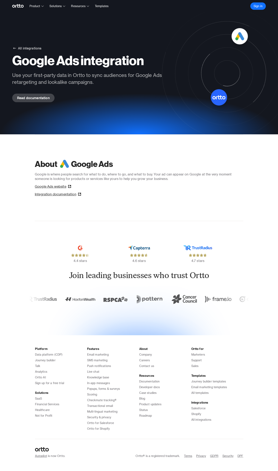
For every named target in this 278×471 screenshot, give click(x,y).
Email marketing (98, 354)
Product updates (150, 404)
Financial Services (47, 404)
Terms (188, 456)
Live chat (93, 371)
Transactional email (100, 405)
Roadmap (145, 415)
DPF (240, 456)
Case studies (148, 392)
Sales (195, 366)
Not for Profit (44, 415)
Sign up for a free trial (49, 383)
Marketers (198, 354)
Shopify (196, 414)
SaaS (38, 398)
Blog (142, 398)
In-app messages (98, 383)
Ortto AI (40, 377)
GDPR (214, 456)
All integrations (201, 419)
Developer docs (149, 387)
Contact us (146, 366)
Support (196, 360)
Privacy (201, 456)
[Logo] (19, 6)
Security (227, 456)
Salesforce (198, 408)
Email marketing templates (209, 387)
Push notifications (99, 366)
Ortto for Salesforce (100, 423)
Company (145, 354)
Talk (37, 366)
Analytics (41, 371)
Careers (144, 360)
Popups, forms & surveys (103, 388)
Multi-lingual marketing (102, 411)
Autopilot (41, 456)
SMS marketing (97, 360)
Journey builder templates (208, 381)
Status (143, 410)
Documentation (149, 381)
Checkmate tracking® (102, 400)
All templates (200, 392)
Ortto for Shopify (98, 428)
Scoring (92, 394)
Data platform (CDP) (49, 354)
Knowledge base (98, 377)
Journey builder (45, 360)
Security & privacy (99, 417)
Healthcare (42, 410)
